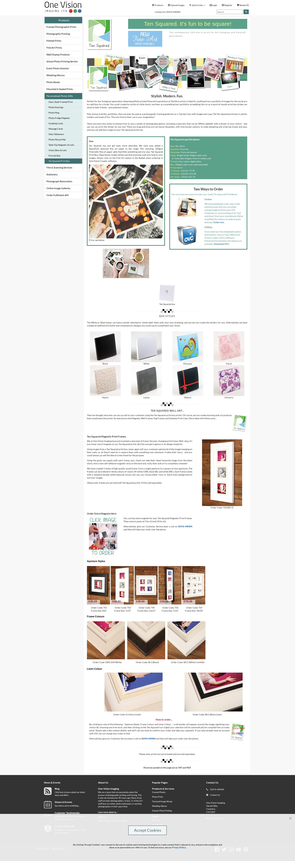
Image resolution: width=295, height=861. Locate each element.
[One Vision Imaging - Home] (62, 6)
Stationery (51, 174)
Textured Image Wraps (162, 801)
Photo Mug (54, 112)
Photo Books (53, 82)
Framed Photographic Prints (61, 26)
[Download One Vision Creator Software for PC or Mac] (187, 235)
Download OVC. (222, 244)
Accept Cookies (147, 830)
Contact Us (215, 795)
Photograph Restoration (59, 181)
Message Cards (56, 128)
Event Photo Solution (57, 68)
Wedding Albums (55, 75)
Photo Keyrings (56, 107)
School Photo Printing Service (62, 61)
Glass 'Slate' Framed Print (61, 102)
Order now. (218, 222)
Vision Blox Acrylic (58, 150)
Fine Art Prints (54, 47)
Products (64, 20)
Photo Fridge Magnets (59, 118)
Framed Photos (158, 792)
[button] (197, 5)
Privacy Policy (179, 847)
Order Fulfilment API (57, 195)
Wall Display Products (58, 54)
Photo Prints (157, 797)
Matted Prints (53, 40)
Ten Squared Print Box (59, 161)
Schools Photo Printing (162, 810)
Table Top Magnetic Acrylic (61, 145)
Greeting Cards (56, 123)
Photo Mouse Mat (57, 139)
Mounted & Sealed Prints (59, 89)
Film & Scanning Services (59, 167)
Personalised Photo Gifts (59, 95)
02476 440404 (173, 12)
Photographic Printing (58, 33)
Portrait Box (54, 155)
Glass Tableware (56, 134)
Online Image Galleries (58, 188)
